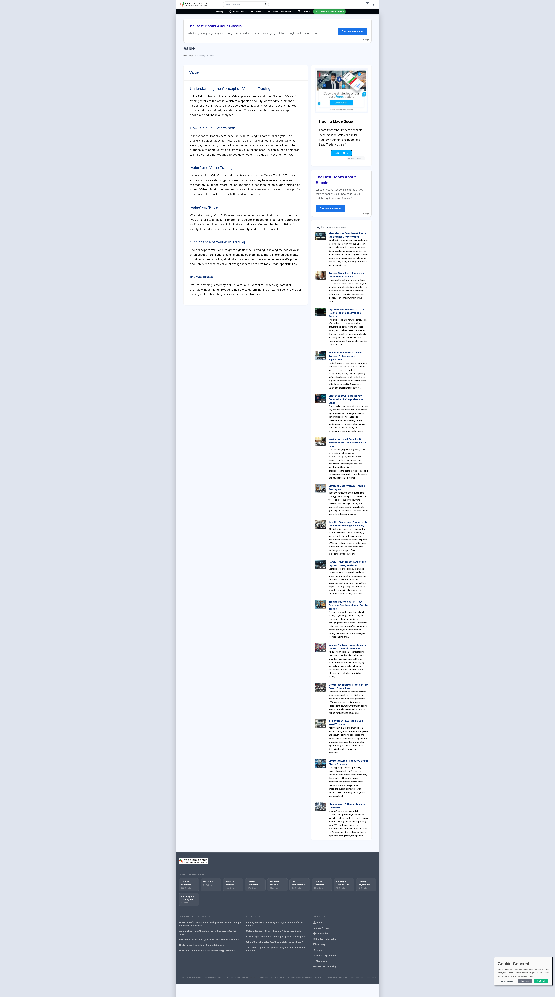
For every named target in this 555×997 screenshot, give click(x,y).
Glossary (320, 944)
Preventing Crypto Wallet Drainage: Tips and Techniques (275, 936)
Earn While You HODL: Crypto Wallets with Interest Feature (209, 939)
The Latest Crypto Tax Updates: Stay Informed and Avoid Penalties (275, 949)
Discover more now (352, 31)
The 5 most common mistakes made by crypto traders (207, 950)
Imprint (319, 922)
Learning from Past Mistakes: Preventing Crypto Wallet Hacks (207, 932)
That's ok (541, 981)
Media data (322, 961)
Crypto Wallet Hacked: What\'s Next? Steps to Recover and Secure (347, 313)
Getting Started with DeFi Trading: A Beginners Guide (273, 931)
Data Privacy (322, 928)
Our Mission (322, 933)
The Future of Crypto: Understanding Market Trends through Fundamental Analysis (210, 924)
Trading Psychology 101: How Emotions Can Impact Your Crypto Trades (348, 605)
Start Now (342, 153)
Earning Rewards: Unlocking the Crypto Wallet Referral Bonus (274, 924)
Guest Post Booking (326, 966)
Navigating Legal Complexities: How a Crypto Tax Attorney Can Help (347, 443)
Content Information (326, 939)
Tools (319, 950)
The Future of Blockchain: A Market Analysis (201, 945)
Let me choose (507, 981)
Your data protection (326, 955)
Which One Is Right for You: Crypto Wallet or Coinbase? (274, 942)
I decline (525, 981)
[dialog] (523, 971)
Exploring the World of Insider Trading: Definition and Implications (346, 356)
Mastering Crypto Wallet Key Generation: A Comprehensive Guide (346, 399)
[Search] (265, 4)
